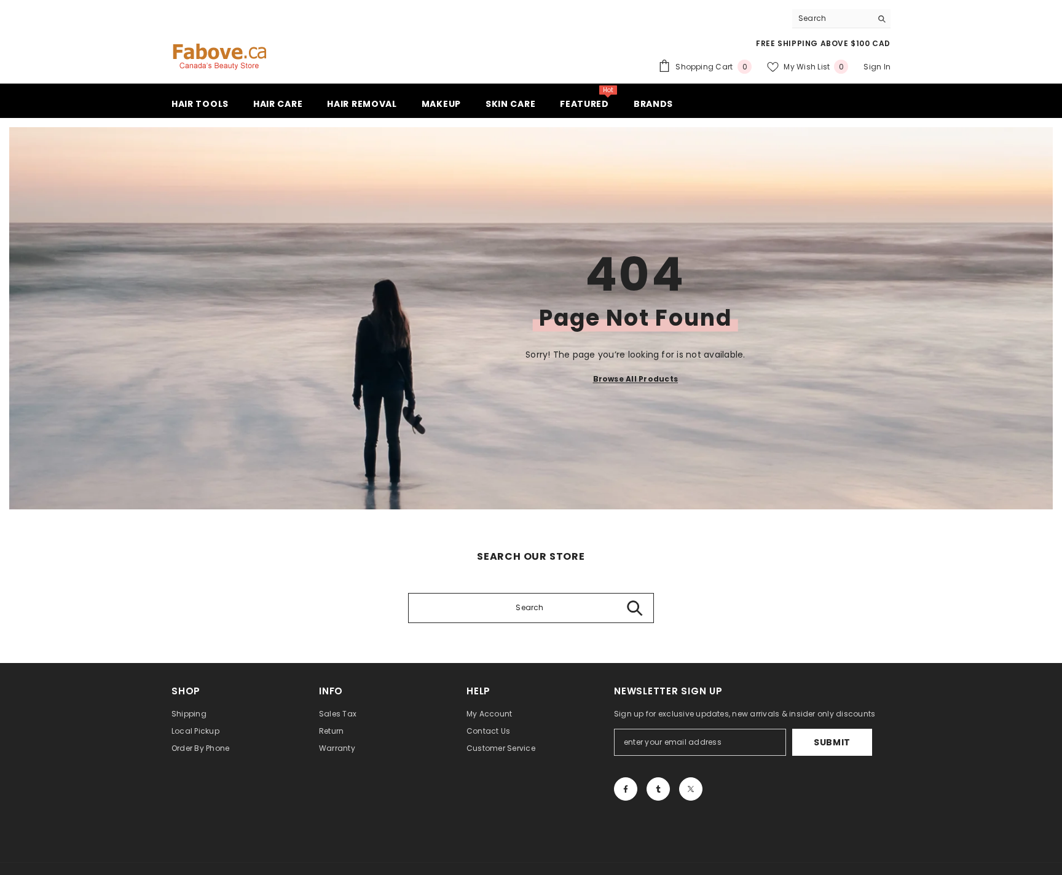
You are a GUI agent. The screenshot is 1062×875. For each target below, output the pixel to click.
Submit (832, 742)
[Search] (841, 18)
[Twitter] (690, 789)
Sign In (877, 66)
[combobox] (831, 18)
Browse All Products (635, 379)
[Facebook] (625, 789)
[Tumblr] (658, 789)
